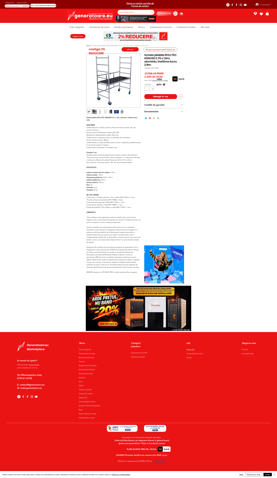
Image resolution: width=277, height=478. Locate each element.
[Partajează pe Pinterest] (150, 118)
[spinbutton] (149, 89)
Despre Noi (83, 398)
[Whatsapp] (227, 5)
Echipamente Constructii (88, 365)
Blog (80, 410)
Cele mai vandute (85, 390)
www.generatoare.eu (31, 388)
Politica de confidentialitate (121, 474)
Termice (82, 361)
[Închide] (274, 474)
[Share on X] (158, 118)
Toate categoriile (85, 349)
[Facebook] (232, 5)
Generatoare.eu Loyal (86, 418)
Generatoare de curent (87, 353)
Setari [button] (241, 474)
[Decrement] (146, 89)
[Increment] (152, 89)
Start (88, 46)
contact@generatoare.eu (32, 384)
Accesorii (82, 378)
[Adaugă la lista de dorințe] (180, 96)
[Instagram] (240, 5)
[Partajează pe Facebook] (145, 118)
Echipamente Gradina (87, 369)
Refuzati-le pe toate (253, 474)
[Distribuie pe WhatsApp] (154, 118)
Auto (80, 382)
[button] (267, 13)
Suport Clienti (34, 365)
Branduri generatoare (86, 357)
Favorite (245, 349)
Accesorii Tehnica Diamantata (88, 406)
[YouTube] (245, 5)
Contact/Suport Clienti (87, 402)
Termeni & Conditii (86, 394)
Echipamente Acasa (86, 373)
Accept (267, 474)
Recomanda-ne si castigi (87, 414)
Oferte (81, 386)
